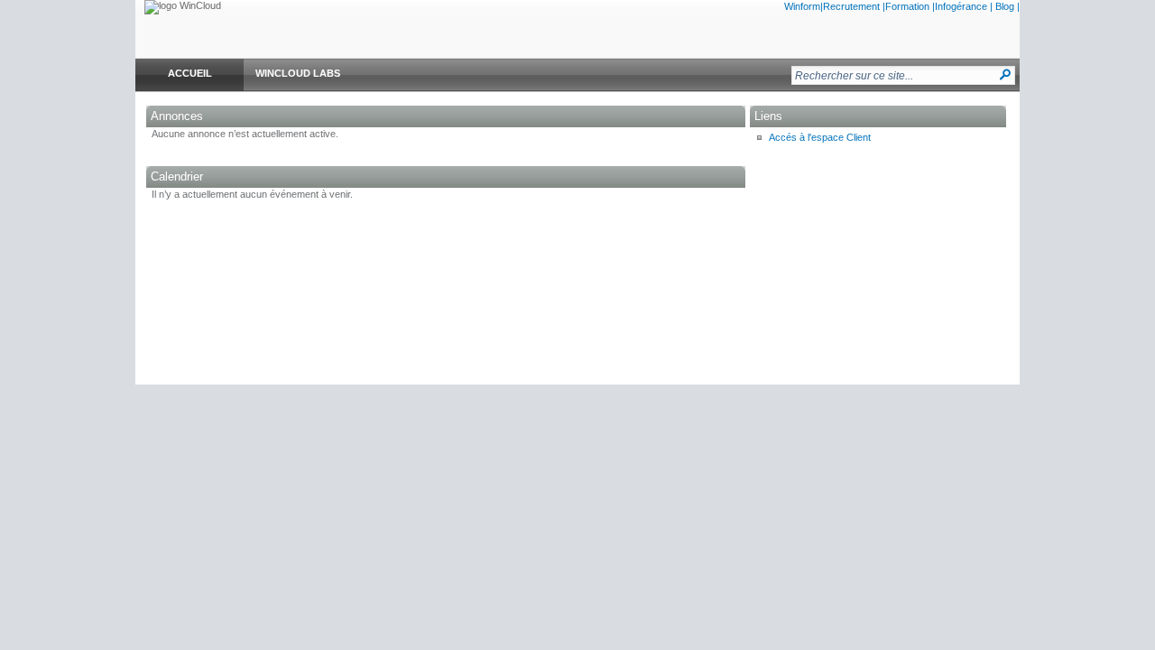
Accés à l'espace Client (820, 137)
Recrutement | (854, 6)
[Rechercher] (1006, 74)
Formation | (910, 6)
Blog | (1007, 6)
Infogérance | (964, 6)
